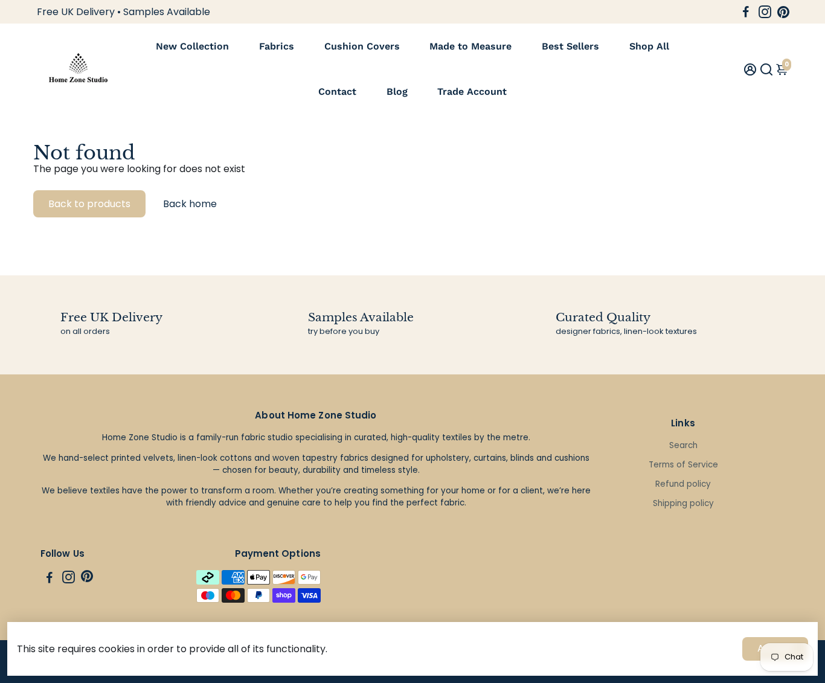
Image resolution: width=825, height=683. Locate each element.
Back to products (89, 204)
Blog (397, 91)
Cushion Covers (362, 46)
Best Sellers (570, 46)
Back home (190, 204)
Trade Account (472, 91)
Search (683, 445)
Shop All (649, 46)
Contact (337, 91)
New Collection (192, 46)
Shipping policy (683, 503)
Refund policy (683, 484)
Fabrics (276, 46)
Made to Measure (470, 46)
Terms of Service (683, 464)
